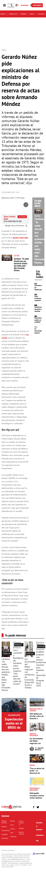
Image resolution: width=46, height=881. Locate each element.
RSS (37, 841)
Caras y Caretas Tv (21, 822)
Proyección (41, 646)
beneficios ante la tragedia (36, 710)
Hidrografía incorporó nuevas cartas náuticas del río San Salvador (37, 798)
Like (11, 833)
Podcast (21, 828)
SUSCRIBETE (37, 5)
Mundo (23, 14)
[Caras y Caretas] (11, 809)
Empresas (13, 836)
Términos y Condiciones (8, 850)
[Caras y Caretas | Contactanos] (42, 806)
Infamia (32, 765)
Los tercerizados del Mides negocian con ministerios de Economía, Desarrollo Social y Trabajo (30, 673)
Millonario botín (14, 715)
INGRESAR (24, 5)
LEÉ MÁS (16, 255)
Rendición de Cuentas (21, 645)
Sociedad (4, 834)
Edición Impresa (21, 833)
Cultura (41, 14)
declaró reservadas (20, 237)
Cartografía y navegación (35, 789)
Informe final (7, 653)
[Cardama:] (6, 656)
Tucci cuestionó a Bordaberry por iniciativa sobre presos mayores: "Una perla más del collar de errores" (18, 667)
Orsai (32, 14)
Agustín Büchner (39, 749)
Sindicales (13, 14)
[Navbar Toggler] (6, 5)
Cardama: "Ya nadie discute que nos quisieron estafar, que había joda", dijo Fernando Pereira (21, 264)
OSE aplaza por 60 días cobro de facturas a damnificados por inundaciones (37, 718)
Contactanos (40, 835)
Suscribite (22, 217)
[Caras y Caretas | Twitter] (37, 807)
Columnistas (6, 830)
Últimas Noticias (4, 822)
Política (4, 827)
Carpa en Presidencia (32, 653)
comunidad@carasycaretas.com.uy (16, 859)
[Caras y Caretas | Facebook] (16, 5)
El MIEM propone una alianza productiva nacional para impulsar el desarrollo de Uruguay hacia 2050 (41, 669)
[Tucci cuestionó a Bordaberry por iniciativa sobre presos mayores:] (17, 647)
